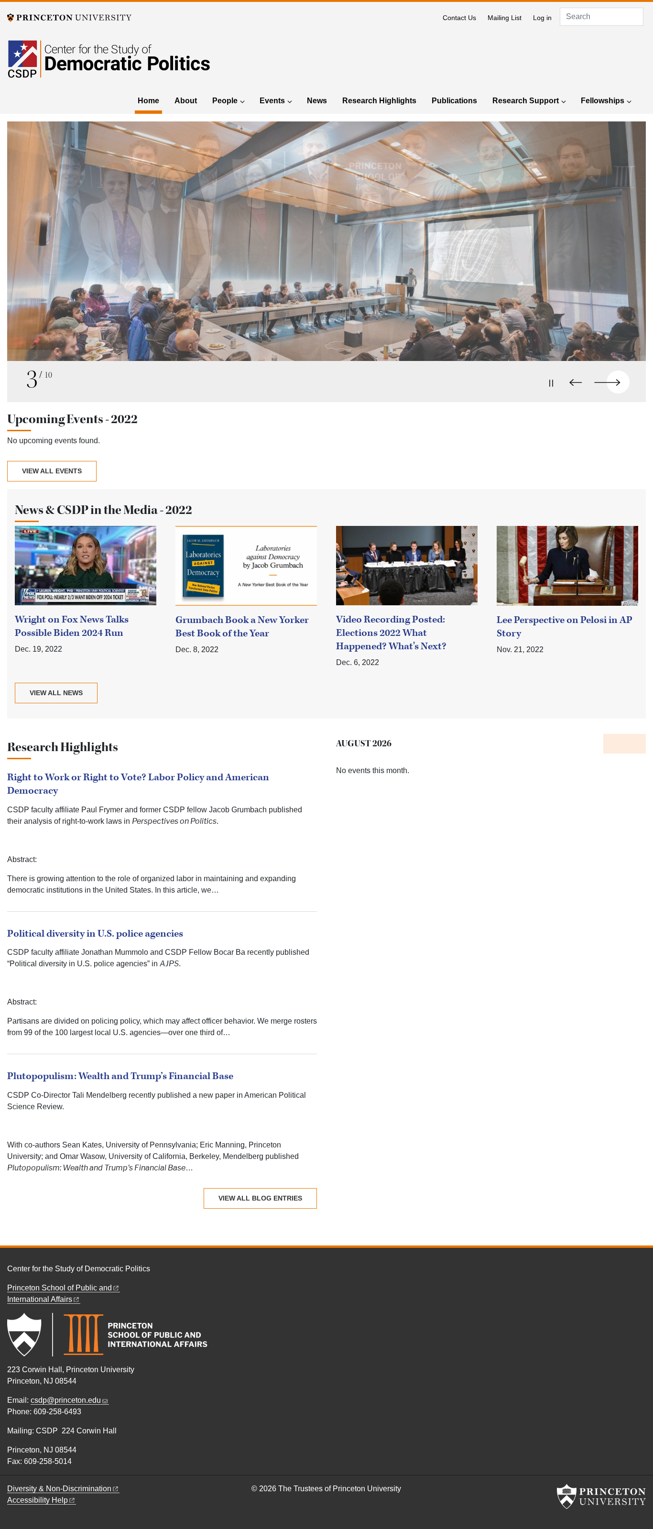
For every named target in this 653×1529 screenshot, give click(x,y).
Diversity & (59, 1489)
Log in (542, 18)
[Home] (108, 64)
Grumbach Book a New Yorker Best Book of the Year (242, 627)
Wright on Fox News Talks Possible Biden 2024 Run (72, 626)
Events (272, 101)
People (225, 101)
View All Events (52, 471)
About (185, 101)
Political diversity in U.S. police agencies (95, 934)
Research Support (525, 101)
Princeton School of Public (59, 1288)
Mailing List (505, 18)
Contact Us (459, 18)
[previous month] (614, 743)
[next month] (635, 743)
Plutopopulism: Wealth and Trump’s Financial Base (120, 1076)
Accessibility (37, 1500)
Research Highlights (379, 101)
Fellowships (602, 101)
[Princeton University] (69, 17)
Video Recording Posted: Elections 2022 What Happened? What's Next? (391, 633)
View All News (56, 693)
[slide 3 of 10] (326, 251)
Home (150, 100)
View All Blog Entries (260, 1198)
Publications (454, 101)
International (39, 1299)
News (317, 101)
